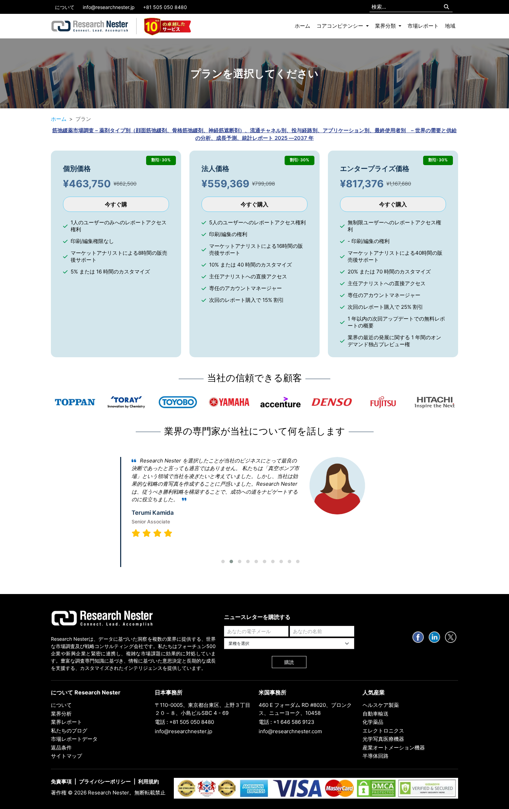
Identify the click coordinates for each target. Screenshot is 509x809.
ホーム (302, 26)
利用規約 (148, 781)
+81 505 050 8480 (165, 7)
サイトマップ (66, 756)
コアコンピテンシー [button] (340, 26)
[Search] (446, 7)
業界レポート (66, 722)
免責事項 (61, 781)
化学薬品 (373, 722)
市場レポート (423, 26)
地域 (450, 26)
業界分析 (61, 713)
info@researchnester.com (290, 731)
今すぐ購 (116, 204)
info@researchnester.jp (109, 7)
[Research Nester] (90, 26)
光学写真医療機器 (383, 739)
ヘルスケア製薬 (381, 705)
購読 (289, 662)
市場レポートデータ (74, 739)
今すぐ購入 (254, 204)
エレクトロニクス (383, 730)
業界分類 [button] (386, 26)
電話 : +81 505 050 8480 (184, 722)
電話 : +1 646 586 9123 (286, 722)
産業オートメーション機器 (394, 747)
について (64, 7)
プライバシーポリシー (105, 781)
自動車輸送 (376, 713)
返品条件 (61, 747)
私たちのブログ (69, 730)
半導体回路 (376, 756)
